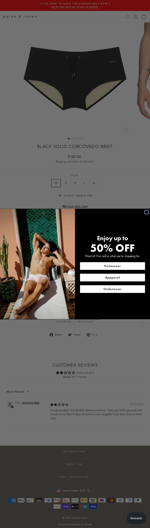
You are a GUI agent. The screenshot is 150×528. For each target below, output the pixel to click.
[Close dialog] (146, 212)
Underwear (112, 289)
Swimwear (112, 266)
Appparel (112, 277)
